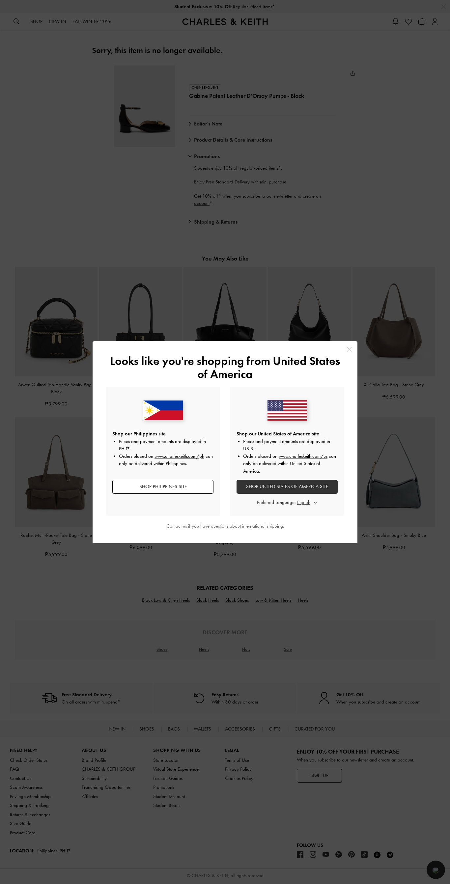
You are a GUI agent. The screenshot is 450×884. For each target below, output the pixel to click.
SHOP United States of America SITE (287, 486)
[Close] (349, 349)
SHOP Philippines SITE (163, 486)
